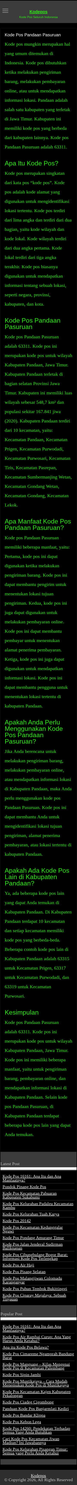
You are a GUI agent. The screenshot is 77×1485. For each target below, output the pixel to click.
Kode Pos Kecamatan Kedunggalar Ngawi (33, 1229)
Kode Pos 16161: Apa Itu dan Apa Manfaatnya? (32, 1178)
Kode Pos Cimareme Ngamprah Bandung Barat (38, 1355)
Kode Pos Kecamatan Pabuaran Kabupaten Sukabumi (30, 1195)
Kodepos (38, 11)
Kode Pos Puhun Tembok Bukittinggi (35, 1288)
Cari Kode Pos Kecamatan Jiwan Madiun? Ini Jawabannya (31, 1440)
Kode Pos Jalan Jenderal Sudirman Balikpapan (33, 1246)
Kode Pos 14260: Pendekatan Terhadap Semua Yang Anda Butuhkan (36, 1430)
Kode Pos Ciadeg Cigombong (28, 1402)
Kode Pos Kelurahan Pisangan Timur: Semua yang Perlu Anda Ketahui (35, 1451)
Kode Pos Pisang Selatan (24, 1271)
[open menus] (5, 11)
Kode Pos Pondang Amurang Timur (33, 1237)
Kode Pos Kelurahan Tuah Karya (31, 1214)
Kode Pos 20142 (17, 1220)
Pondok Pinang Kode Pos (24, 1186)
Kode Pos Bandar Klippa (24, 1415)
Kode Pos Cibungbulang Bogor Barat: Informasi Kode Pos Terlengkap (35, 1256)
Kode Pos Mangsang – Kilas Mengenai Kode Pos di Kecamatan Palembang (36, 1366)
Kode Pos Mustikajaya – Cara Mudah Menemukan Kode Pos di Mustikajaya (36, 1383)
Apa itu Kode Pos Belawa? (26, 1347)
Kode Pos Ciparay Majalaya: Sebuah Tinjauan (34, 1297)
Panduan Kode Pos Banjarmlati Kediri (36, 1408)
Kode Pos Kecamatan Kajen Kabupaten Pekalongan (37, 1393)
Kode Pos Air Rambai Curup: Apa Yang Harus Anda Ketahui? (37, 1338)
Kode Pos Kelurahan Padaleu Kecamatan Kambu (38, 1205)
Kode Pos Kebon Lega (22, 1421)
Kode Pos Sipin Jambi (22, 1374)
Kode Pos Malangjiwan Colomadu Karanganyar (32, 1280)
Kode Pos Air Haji (18, 1265)
